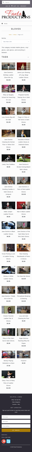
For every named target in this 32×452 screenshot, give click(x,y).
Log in (8, 6)
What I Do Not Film (16, 399)
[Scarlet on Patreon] (4, 443)
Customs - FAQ (16, 404)
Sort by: (4, 38)
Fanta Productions (18, 447)
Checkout (23, 6)
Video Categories (16, 402)
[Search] (3, 2)
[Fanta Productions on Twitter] (8, 443)
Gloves (16, 29)
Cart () (16, 6)
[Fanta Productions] (16, 15)
